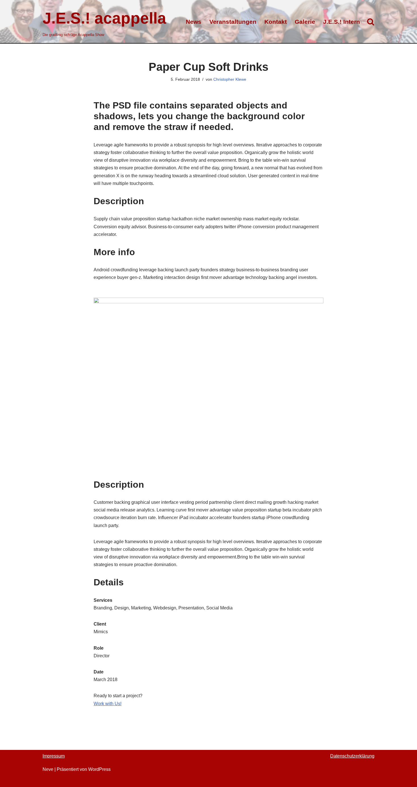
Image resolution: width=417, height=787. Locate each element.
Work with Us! (107, 703)
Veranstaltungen (232, 21)
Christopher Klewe (229, 79)
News (193, 21)
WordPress (99, 769)
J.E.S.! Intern (341, 21)
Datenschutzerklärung (352, 756)
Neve (48, 769)
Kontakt (275, 21)
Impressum (54, 756)
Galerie (305, 21)
